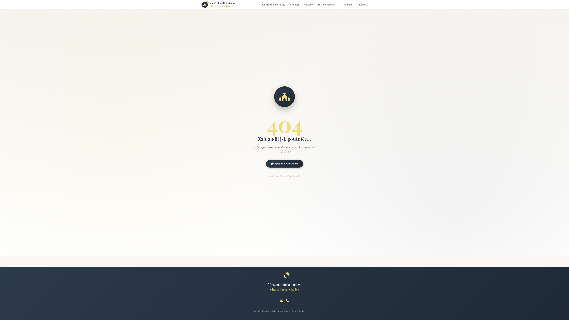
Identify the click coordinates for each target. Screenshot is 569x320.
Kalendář (294, 5)
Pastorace (347, 5)
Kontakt (363, 5)
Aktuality (308, 5)
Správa (312, 311)
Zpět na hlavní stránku (286, 164)
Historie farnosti (326, 5)
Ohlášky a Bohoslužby (273, 5)
